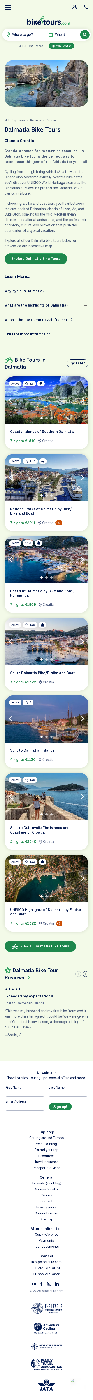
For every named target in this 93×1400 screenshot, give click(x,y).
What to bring (46, 1144)
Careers (46, 1195)
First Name (14, 1087)
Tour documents (46, 1246)
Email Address (16, 1101)
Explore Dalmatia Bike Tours (36, 258)
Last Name (57, 1087)
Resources (46, 1156)
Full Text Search (32, 46)
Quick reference (46, 1234)
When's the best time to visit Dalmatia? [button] (39, 319)
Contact (46, 1201)
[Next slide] (85, 974)
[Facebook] (41, 1283)
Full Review (22, 1027)
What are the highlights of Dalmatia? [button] (36, 305)
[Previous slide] (78, 974)
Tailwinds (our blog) (46, 1183)
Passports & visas (46, 1168)
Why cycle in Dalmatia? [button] (24, 291)
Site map (46, 1219)
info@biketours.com (46, 1262)
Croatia (51, 120)
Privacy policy (46, 1207)
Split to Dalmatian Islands (24, 1003)
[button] (8, 7)
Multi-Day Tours (15, 120)
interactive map (40, 246)
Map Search (63, 46)
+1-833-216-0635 (46, 1274)
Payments (46, 1240)
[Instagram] (49, 1283)
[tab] (41, 418)
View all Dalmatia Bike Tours (44, 946)
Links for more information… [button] (29, 334)
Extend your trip (47, 1150)
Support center (46, 1213)
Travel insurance (47, 1162)
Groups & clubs (46, 1189)
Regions (35, 120)
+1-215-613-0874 (46, 1268)
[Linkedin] (57, 1283)
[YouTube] (34, 1283)
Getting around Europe (46, 1138)
